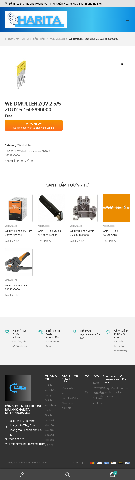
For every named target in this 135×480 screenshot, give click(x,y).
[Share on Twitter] (18, 160)
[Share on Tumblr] (25, 160)
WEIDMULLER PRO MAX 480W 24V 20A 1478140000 (18, 234)
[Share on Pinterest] (28, 160)
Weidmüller (24, 145)
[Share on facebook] (14, 160)
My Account (22, 474)
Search (67, 474)
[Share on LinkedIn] (22, 160)
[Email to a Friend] (32, 160)
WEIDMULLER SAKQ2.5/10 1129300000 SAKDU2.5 (116, 234)
